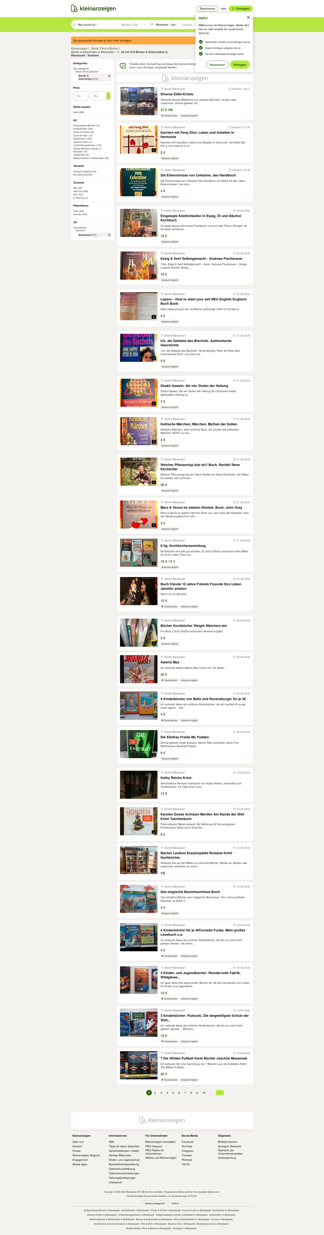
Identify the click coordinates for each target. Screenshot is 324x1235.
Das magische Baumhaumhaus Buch (190, 892)
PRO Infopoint (153, 1146)
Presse (77, 1151)
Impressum (115, 1182)
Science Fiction (81, 141)
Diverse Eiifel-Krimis (176, 94)
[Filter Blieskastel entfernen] (109, 234)
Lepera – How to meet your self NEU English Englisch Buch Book (203, 301)
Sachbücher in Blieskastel (225, 1210)
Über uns (78, 1142)
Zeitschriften (79, 154)
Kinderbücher (80, 128)
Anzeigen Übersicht (229, 1146)
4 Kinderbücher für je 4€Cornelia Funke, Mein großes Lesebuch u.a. (202, 932)
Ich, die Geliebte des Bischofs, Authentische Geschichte (196, 343)
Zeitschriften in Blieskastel (222, 1214)
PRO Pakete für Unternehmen (154, 1151)
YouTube (187, 1146)
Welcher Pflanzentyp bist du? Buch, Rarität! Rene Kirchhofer (200, 467)
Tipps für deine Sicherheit (124, 1146)
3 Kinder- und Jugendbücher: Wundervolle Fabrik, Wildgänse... (200, 975)
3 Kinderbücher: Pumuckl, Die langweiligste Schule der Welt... (204, 1017)
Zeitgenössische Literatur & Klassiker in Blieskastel (182, 1214)
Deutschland (79, 227)
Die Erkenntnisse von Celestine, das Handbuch (198, 175)
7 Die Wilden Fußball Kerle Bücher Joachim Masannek (203, 1058)
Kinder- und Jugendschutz (124, 1160)
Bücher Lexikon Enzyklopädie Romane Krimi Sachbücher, (196, 855)
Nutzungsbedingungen (122, 1178)
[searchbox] (97, 24)
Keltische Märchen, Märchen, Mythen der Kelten (198, 424)
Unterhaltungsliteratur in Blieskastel (136, 1214)
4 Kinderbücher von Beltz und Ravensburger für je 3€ (203, 699)
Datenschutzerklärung (122, 1169)
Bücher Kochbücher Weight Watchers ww (193, 625)
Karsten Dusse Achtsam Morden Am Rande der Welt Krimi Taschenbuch (202, 816)
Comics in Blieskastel (222, 1219)
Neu (75, 187)
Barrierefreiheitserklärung (124, 1164)
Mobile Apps (80, 1164)
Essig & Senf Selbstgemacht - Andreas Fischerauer (201, 258)
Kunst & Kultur (80, 135)
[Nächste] (220, 1092)
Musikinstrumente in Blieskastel (213, 1223)
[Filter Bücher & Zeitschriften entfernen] (109, 75)
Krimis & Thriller (81, 132)
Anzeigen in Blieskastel (184, 1228)
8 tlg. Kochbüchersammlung (183, 546)
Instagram (188, 1151)
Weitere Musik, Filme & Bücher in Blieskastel (148, 1228)
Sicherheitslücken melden (124, 1151)
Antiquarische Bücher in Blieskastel (102, 1210)
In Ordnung (79, 197)
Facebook (188, 1142)
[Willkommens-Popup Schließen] (248, 17)
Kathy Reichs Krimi (175, 778)
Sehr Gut (77, 191)
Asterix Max (169, 662)
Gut (75, 194)
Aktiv (75, 112)
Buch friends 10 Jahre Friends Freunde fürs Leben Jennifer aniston (200, 586)
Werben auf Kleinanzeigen (161, 1158)
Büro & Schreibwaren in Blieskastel (192, 1219)
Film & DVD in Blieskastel (153, 1223)
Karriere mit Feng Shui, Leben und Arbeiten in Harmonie (197, 134)
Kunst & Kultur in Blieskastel (196, 1210)
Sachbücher (79, 138)
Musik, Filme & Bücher (87, 71)
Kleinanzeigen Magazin (86, 1155)
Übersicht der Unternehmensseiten (230, 1151)
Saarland (80, 230)
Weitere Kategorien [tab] (155, 1203)
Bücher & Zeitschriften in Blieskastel (154, 1219)
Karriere (77, 1146)
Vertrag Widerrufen (120, 1155)
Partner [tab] (175, 1203)
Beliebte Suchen (227, 1142)
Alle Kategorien (81, 68)
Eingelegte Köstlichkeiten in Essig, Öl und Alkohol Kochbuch (200, 218)
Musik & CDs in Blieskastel (181, 1223)
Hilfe (111, 1142)
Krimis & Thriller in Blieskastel (166, 1210)
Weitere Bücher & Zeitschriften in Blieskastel (112, 1219)
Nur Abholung (80, 174)
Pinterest (187, 1160)
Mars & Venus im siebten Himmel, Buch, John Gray (201, 507)
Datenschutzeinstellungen (124, 1173)
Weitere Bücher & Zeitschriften (88, 158)
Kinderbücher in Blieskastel (135, 1210)
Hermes (77, 214)
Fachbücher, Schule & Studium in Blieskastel (116, 1223)
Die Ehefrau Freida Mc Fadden (184, 737)
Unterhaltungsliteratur (84, 145)
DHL (75, 211)
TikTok (186, 1164)
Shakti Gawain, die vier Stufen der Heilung (194, 386)
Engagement (80, 1160)
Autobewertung (227, 1158)
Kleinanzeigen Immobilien (160, 1142)
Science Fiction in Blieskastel (102, 1214)
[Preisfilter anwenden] (108, 96)
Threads (187, 1155)
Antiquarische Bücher (84, 125)
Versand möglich (81, 171)
